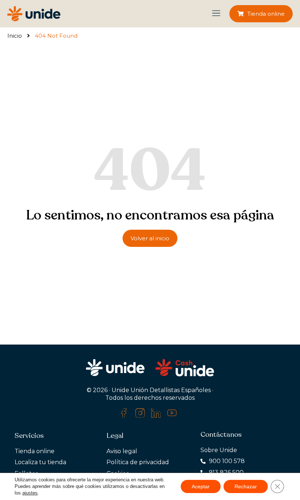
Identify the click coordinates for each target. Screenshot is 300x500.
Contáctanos (220, 434)
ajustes (30, 493)
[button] (216, 13)
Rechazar (246, 486)
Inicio (14, 35)
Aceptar (201, 486)
